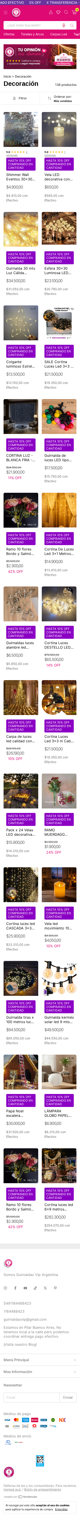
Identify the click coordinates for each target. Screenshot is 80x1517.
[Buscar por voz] (63, 25)
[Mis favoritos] (58, 12)
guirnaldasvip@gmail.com (25, 1319)
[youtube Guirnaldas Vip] (25, 1288)
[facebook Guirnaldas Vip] (15, 1288)
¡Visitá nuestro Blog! (20, 1344)
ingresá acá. (12, 1489)
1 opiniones (54, 153)
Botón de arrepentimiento (42, 1489)
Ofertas (9, 34)
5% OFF (25, 2)
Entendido (61, 1509)
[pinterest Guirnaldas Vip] (55, 1288)
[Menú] (6, 13)
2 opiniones (17, 153)
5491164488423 (17, 1303)
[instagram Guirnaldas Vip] (5, 1288)
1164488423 (14, 1311)
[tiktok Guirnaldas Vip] (35, 1288)
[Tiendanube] (21, 1497)
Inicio (7, 76)
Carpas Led (58, 34)
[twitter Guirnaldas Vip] (45, 1288)
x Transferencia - (52, 2)
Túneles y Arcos (32, 34)
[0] (74, 12)
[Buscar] (72, 25)
